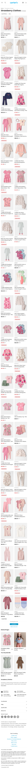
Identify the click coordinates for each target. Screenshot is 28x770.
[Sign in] (22, 2)
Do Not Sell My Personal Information (8, 725)
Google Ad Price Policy (5, 723)
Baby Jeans (14, 741)
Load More (14, 624)
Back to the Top (14, 626)
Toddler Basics (14, 746)
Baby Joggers (14, 737)
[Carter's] (14, 2)
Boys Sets (14, 744)
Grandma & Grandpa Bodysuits (14, 739)
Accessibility (17, 725)
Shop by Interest (21, 726)
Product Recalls (4, 726)
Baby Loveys (14, 742)
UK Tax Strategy (10, 726)
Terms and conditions (14, 723)
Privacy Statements (22, 723)
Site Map (15, 726)
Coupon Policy (23, 725)
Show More (3, 685)
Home (2, 8)
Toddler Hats (14, 735)
